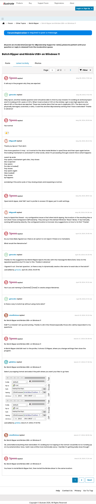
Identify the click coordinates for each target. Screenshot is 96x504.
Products (19, 3)
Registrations (59, 3)
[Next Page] (71, 70)
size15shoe (14, 315)
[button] (7, 133)
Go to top (88, 490)
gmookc (12, 94)
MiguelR (12, 141)
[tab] (7, 63)
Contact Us (67, 490)
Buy (30, 3)
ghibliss (12, 362)
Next (89, 480)
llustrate (8, 3)
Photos (38, 63)
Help (58, 490)
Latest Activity (22, 63)
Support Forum (43, 3)
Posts (7, 63)
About (72, 3)
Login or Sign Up (83, 8)
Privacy (78, 490)
